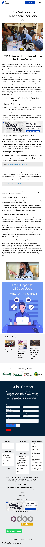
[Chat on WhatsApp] (14, 530)
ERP (11, 78)
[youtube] (23, 511)
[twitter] (18, 511)
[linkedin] (25, 511)
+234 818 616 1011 (22, 495)
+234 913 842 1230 (22, 494)
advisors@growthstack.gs (22, 499)
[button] (6, 350)
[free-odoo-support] (22, 282)
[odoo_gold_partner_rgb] (22, 512)
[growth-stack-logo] (6, 1)
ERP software (33, 141)
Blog (22, 8)
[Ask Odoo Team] (10, 343)
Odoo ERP (15, 252)
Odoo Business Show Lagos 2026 (22, 354)
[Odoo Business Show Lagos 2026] (22, 344)
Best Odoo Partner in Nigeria (11, 543)
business (4, 174)
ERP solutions (17, 248)
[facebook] (16, 511)
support (17, 68)
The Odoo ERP (5, 243)
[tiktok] (27, 511)
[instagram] (21, 511)
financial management (15, 236)
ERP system (7, 192)
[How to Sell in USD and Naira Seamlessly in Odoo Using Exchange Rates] (35, 343)
